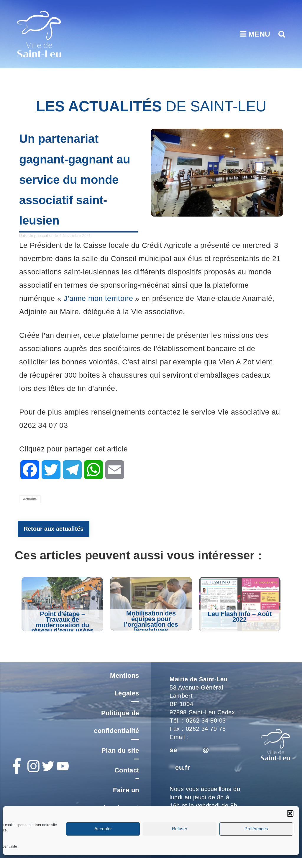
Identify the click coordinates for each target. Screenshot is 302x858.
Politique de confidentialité (116, 721)
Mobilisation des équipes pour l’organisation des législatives (151, 622)
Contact (126, 770)
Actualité (30, 499)
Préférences (256, 828)
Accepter (103, 828)
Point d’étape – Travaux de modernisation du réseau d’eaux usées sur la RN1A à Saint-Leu (62, 628)
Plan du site (120, 750)
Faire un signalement (119, 798)
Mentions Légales (124, 684)
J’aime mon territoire (98, 298)
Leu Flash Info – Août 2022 (240, 616)
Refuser (179, 828)
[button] (290, 813)
